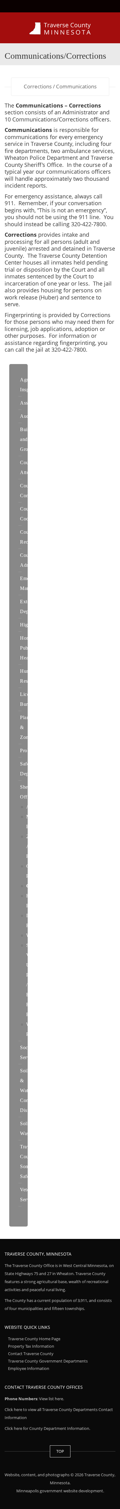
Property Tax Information (31, 1346)
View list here (51, 1398)
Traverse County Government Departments (48, 1361)
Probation (30, 750)
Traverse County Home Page (34, 1338)
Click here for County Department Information (47, 1428)
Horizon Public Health (28, 647)
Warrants (35, 935)
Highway (29, 624)
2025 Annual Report (34, 846)
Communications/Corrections (58, 885)
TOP (60, 1451)
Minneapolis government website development (59, 1491)
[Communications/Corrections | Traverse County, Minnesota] (60, 27)
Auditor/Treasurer (38, 416)
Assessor (29, 402)
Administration (41, 806)
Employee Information (28, 1368)
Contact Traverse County (31, 1353)
